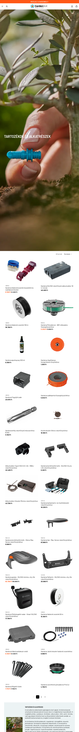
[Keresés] (7, 6)
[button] (68, 254)
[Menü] (2, 6)
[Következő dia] (36, 522)
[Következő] (45, 697)
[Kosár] (76, 6)
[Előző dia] (7, 522)
